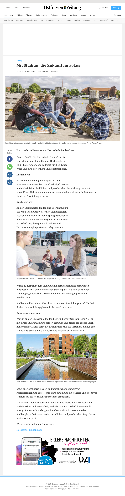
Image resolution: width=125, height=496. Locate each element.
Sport (95, 20)
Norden (77, 20)
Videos (19, 15)
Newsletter (26, 8)
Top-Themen (8, 20)
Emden (68, 20)
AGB (27, 486)
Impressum (45, 486)
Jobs (64, 15)
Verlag (92, 15)
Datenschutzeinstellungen (89, 486)
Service (83, 15)
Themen (29, 15)
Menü (7, 8)
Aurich (60, 20)
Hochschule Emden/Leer (29, 429)
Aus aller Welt (32, 20)
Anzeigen (73, 15)
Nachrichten (8, 15)
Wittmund (86, 20)
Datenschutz (35, 486)
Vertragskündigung (71, 486)
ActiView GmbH (74, 489)
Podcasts (54, 15)
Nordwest (20, 20)
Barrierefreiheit (56, 486)
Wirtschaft (104, 20)
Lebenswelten (41, 15)
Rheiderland (50, 20)
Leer (41, 20)
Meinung (114, 20)
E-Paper (16, 8)
